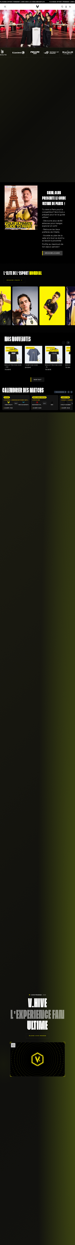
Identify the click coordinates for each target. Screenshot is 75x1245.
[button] (62, 7)
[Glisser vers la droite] (68, 342)
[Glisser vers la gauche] (63, 342)
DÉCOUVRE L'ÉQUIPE (13, 280)
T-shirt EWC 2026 (31, 365)
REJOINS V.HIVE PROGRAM (37, 1035)
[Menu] (5, 7)
